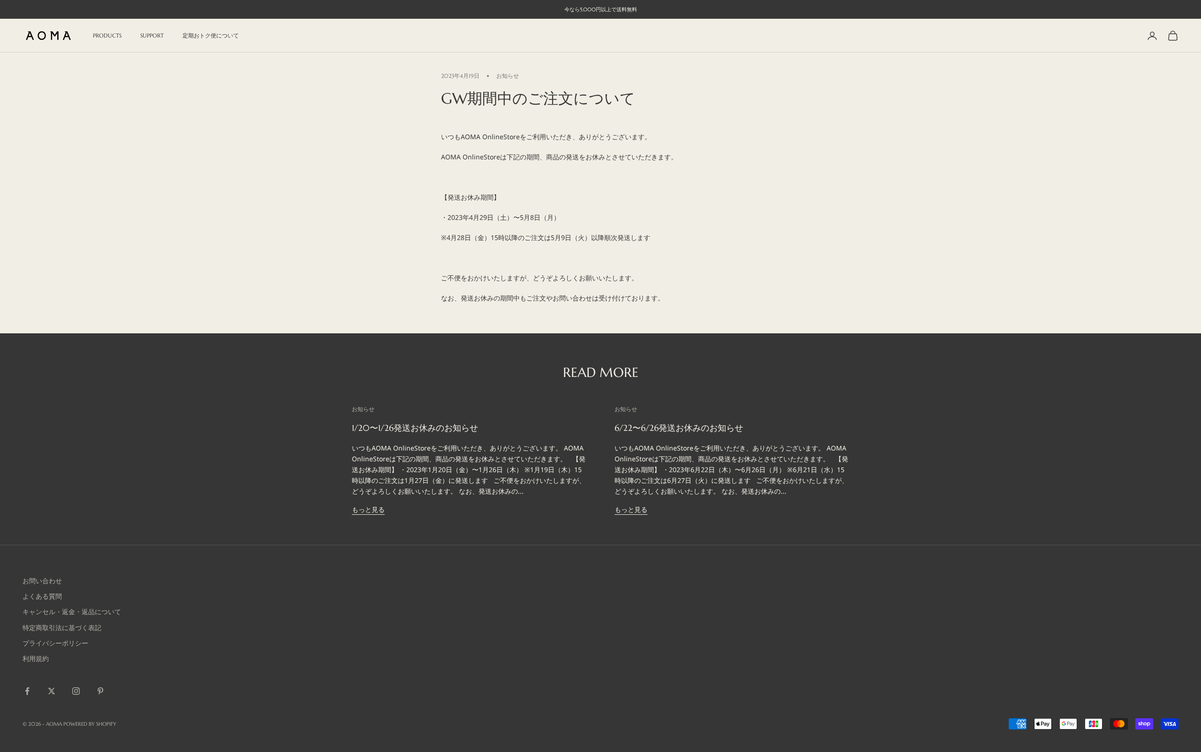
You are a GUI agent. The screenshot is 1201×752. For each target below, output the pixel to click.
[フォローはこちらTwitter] (51, 691)
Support (152, 35)
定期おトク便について (210, 35)
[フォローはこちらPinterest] (100, 691)
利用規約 (36, 658)
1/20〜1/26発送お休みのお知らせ (415, 427)
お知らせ (507, 75)
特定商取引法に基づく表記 (62, 627)
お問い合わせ (42, 580)
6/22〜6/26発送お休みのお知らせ (679, 427)
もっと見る (368, 509)
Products (107, 35)
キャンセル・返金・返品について (72, 611)
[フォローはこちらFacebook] (27, 691)
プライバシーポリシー (55, 643)
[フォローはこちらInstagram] (76, 691)
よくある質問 (42, 596)
